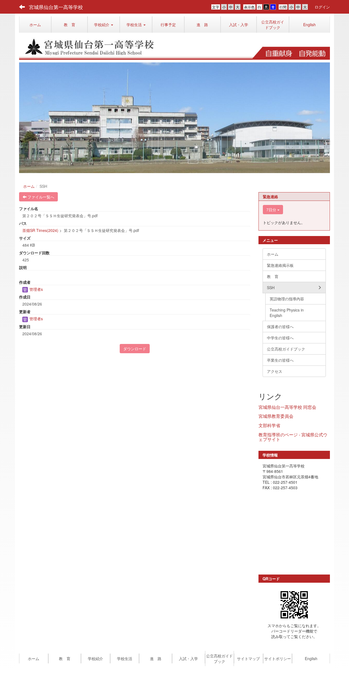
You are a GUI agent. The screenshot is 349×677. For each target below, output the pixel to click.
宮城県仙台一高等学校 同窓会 (287, 407)
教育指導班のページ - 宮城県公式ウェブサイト (292, 437)
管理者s (35, 289)
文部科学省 (269, 425)
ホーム (29, 186)
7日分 (271, 209)
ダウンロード (134, 348)
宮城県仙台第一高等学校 (56, 6)
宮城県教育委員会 (275, 416)
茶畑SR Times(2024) (40, 230)
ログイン (322, 7)
